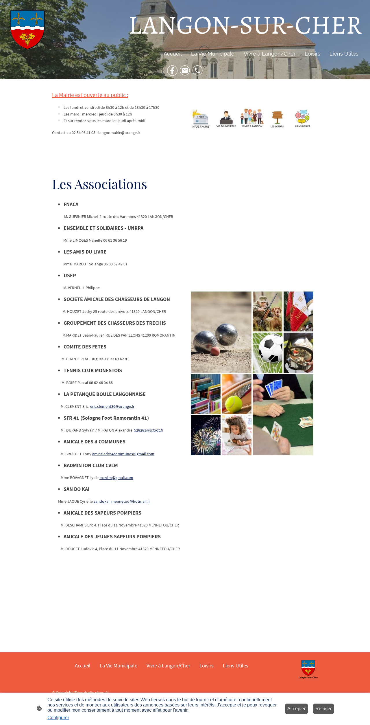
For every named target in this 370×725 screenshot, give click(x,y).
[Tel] (198, 70)
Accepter (296, 708)
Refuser (323, 708)
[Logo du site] (27, 31)
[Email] (185, 70)
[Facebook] (172, 70)
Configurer (58, 717)
